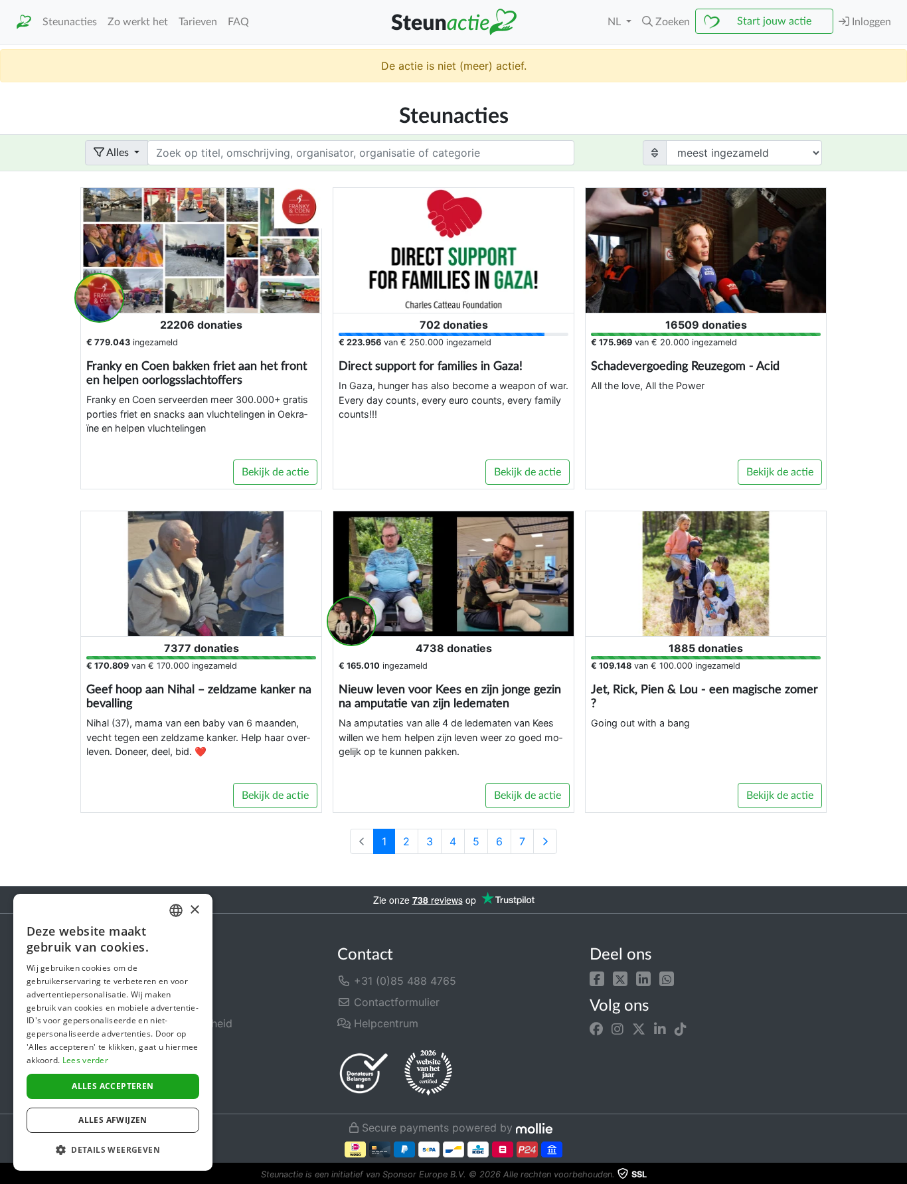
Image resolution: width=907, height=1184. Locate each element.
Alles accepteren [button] (112, 1086)
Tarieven (198, 22)
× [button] (194, 910)
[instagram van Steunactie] (617, 1029)
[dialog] (112, 1032)
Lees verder (85, 1060)
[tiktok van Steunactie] (681, 1029)
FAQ (238, 22)
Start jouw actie (774, 21)
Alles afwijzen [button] (112, 1120)
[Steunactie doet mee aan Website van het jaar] (428, 1073)
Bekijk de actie (275, 472)
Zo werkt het (138, 22)
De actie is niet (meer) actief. (454, 65)
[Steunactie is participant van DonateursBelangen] (363, 1072)
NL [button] (615, 22)
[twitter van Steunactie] (638, 1029)
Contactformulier (395, 1002)
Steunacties (69, 22)
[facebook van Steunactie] (596, 1029)
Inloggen (870, 22)
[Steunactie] (24, 22)
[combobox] (176, 910)
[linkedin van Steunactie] (660, 1029)
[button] (597, 978)
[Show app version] (897, 1174)
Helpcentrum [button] (384, 1023)
